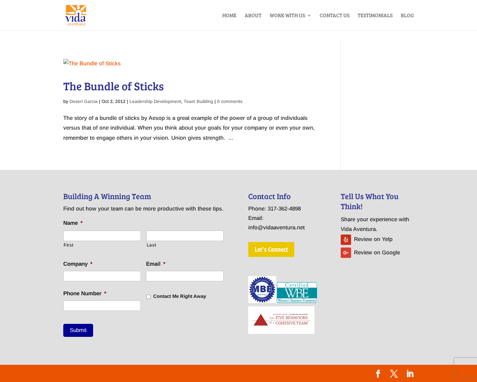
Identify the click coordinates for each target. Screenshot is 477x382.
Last (151, 245)
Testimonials (375, 16)
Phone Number (84, 293)
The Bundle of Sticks (113, 86)
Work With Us (287, 16)
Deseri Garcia (83, 101)
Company (77, 264)
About (253, 16)
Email (155, 264)
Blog (407, 16)
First (68, 245)
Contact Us (334, 16)
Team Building (198, 101)
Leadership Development (155, 101)
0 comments (229, 101)
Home (229, 16)
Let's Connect (271, 249)
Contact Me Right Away (179, 296)
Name (73, 223)
